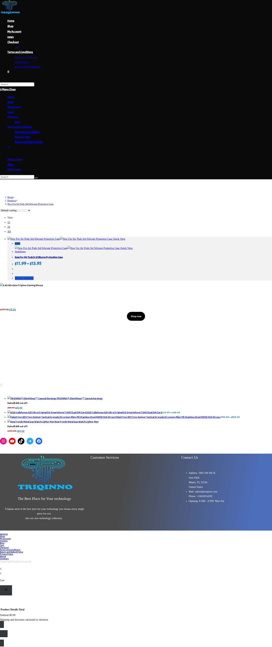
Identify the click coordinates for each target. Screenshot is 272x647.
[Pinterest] (230, 514)
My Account (14, 107)
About (3, 556)
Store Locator (15, 159)
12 (8, 222)
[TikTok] (21, 441)
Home (10, 97)
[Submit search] (36, 177)
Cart (17, 122)
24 (8, 227)
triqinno (4, 540)
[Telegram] (30, 441)
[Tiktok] (241, 514)
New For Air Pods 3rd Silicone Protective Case (30, 204)
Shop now (136, 316)
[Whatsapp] (252, 514)
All (9, 231)
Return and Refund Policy (29, 142)
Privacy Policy (22, 137)
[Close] (6, 590)
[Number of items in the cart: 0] (1, 385)
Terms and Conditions (19, 127)
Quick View (118, 239)
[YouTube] (12, 441)
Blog (2, 543)
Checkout (12, 117)
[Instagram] (3, 441)
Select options (24, 278)
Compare (4, 558)
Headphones (20, 251)
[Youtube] (209, 514)
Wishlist (4, 534)
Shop (10, 102)
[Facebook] (39, 441)
